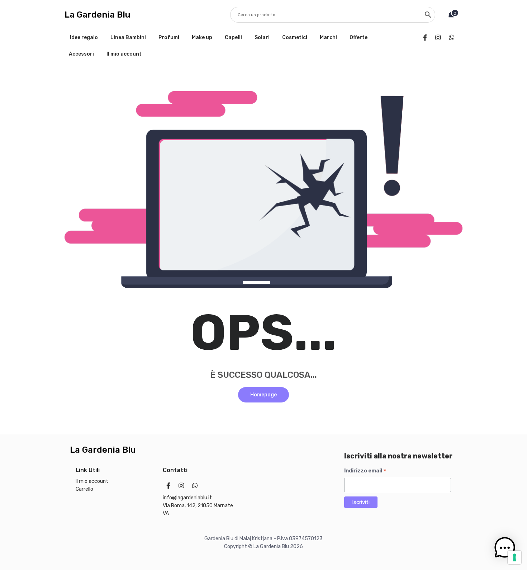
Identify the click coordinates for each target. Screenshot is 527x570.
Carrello (84, 489)
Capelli (233, 37)
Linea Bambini (128, 37)
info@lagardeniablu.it (187, 498)
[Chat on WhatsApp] (453, 37)
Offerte (358, 37)
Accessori (81, 54)
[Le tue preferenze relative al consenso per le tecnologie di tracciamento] (514, 557)
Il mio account (124, 54)
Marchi (328, 37)
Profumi (168, 37)
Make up (202, 37)
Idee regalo (84, 37)
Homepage (263, 395)
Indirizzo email (365, 471)
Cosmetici (294, 37)
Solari (262, 37)
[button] (504, 547)
